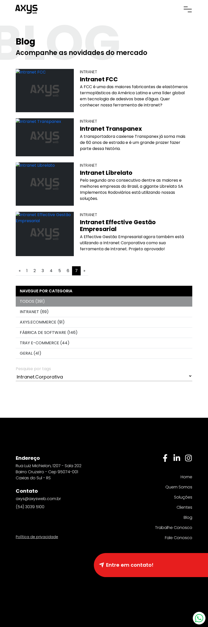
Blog (188, 517)
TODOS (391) (32, 301)
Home (186, 477)
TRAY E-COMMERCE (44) (45, 343)
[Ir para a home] (26, 9)
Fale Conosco (178, 538)
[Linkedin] (177, 458)
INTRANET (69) (34, 312)
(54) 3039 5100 (30, 507)
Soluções (183, 497)
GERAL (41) (30, 353)
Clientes (184, 507)
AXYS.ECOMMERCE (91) (42, 322)
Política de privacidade (37, 536)
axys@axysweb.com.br (38, 499)
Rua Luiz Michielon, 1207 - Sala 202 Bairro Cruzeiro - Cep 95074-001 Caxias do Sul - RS (48, 472)
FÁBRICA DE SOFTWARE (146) (49, 332)
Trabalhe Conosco (173, 527)
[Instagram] (188, 458)
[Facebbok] (165, 458)
